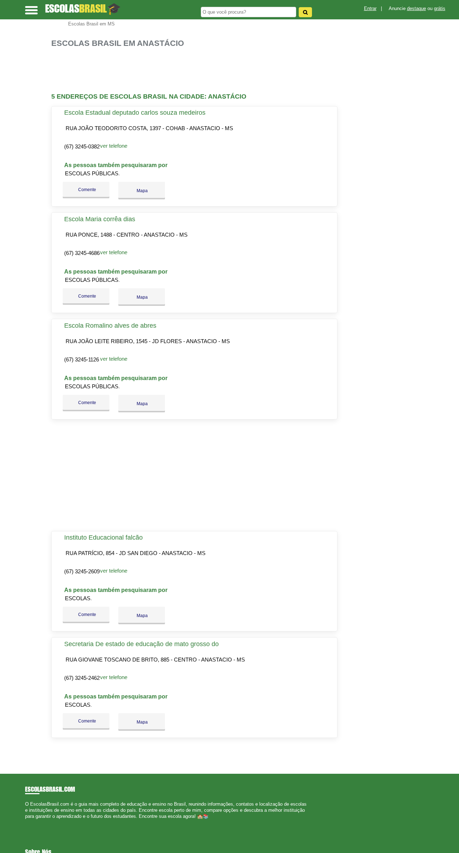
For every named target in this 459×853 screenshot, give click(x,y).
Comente (86, 189)
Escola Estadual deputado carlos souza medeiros (134, 112)
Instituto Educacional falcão (103, 537)
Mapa (142, 190)
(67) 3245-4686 (82, 253)
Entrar (370, 8)
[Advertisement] (196, 70)
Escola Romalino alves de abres (110, 325)
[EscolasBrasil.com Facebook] (26, 822)
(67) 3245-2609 (82, 571)
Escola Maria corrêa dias (99, 219)
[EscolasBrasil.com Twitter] (30, 822)
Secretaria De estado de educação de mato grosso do (141, 644)
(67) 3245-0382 (82, 146)
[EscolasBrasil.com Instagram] (33, 822)
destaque (416, 8)
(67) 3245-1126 (81, 359)
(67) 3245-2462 (82, 678)
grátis (439, 8)
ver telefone (113, 146)
